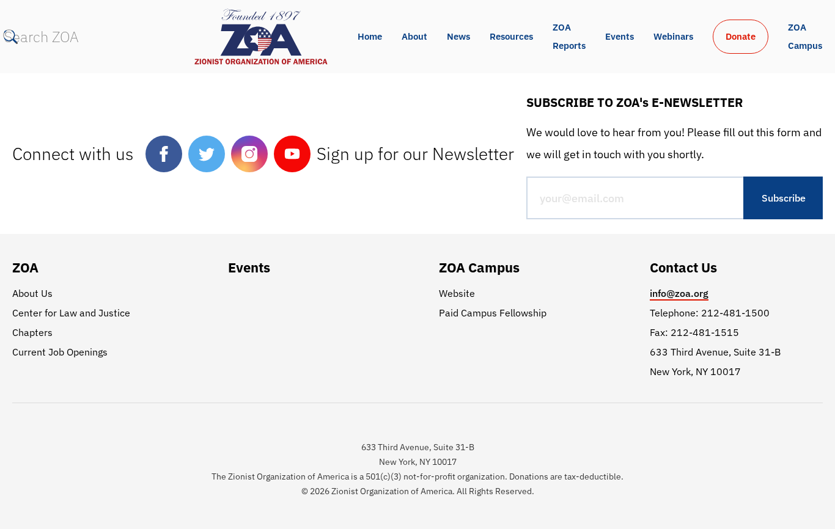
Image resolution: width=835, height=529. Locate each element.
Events (619, 36)
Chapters (32, 332)
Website (457, 293)
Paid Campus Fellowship (492, 313)
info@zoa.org (679, 293)
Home (370, 36)
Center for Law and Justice (71, 313)
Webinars (673, 36)
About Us (32, 293)
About (414, 36)
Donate (741, 36)
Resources (511, 36)
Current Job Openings (60, 352)
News (458, 36)
